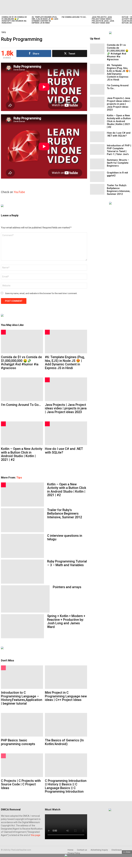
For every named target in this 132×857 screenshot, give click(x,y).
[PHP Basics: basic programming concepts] (22, 725)
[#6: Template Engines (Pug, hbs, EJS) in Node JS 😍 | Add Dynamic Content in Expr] (45, 7)
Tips (19, 477)
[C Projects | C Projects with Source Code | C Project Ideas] (22, 765)
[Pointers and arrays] (25, 599)
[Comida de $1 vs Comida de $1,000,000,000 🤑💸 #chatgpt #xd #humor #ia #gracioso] (15, 7)
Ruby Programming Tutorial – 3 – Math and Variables (67, 563)
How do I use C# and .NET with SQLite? (64, 450)
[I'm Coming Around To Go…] (75, 7)
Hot (3, 332)
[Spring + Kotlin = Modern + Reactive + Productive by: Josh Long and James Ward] (22, 626)
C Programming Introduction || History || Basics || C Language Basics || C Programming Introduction (65, 786)
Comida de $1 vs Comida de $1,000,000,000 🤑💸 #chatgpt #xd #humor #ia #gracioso (14, 20)
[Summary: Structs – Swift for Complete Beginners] (97, 164)
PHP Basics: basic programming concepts (18, 742)
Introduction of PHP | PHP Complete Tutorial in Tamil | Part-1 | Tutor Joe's (119, 150)
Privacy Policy (74, 853)
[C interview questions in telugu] (22, 546)
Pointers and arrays (67, 587)
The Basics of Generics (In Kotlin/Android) (64, 742)
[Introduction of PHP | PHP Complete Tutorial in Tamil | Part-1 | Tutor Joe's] (97, 149)
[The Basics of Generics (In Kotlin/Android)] (66, 725)
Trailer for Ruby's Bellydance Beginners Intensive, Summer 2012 (64, 513)
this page (35, 835)
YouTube (19, 192)
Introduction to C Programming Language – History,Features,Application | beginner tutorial (21, 698)
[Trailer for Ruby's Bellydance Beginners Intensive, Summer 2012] (22, 520)
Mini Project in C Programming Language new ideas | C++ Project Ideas (66, 696)
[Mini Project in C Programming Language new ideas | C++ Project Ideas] (66, 677)
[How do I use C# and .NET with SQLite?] (66, 433)
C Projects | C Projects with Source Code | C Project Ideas (21, 784)
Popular (3, 667)
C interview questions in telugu (64, 537)
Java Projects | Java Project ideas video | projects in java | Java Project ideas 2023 (103, 20)
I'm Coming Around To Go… (74, 17)
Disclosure (117, 850)
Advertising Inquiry (99, 850)
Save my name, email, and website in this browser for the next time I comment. (41, 293)
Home (70, 850)
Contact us (82, 850)
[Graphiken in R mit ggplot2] (97, 176)
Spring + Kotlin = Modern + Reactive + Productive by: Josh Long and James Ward (66, 621)
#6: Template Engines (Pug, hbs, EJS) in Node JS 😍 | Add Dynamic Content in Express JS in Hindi (45, 20)
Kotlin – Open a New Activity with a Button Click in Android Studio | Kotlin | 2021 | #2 (21, 454)
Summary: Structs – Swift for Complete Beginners (118, 163)
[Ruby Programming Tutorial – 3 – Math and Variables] (22, 572)
